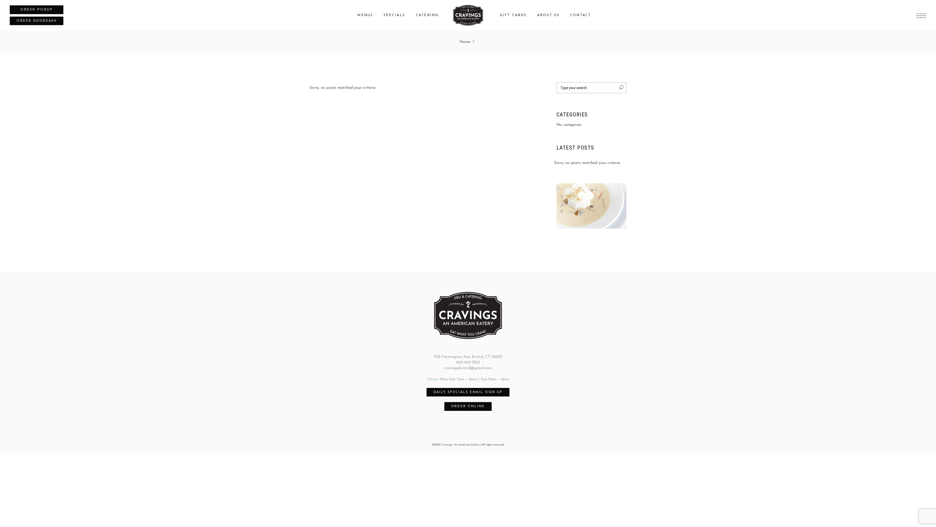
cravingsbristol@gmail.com (468, 368)
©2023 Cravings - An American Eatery (455, 445)
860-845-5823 (468, 363)
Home (464, 42)
